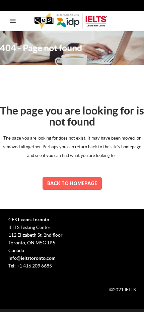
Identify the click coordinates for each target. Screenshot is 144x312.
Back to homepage (72, 183)
